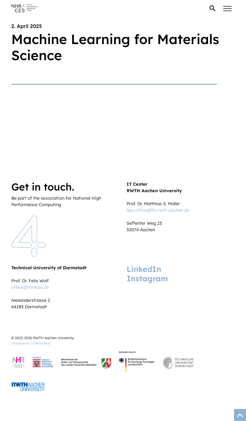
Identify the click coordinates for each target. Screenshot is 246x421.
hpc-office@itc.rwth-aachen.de (158, 210)
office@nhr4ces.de (30, 287)
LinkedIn (144, 269)
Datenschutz (41, 343)
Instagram (147, 278)
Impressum (20, 343)
